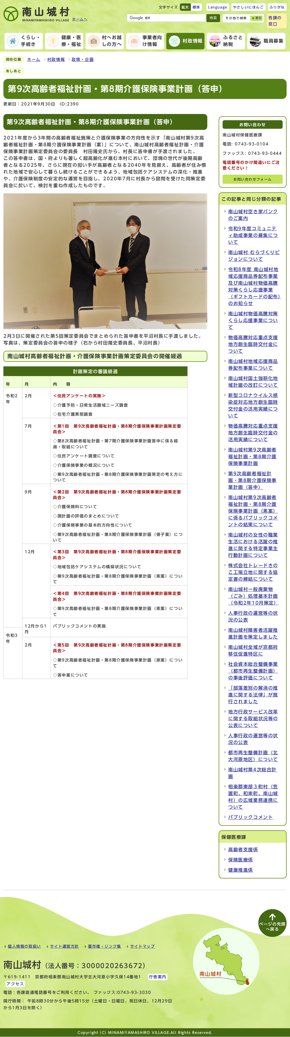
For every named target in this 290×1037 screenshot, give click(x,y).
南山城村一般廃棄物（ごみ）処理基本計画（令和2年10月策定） (253, 596)
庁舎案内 (158, 977)
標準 (196, 7)
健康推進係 (240, 870)
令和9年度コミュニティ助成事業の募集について (253, 235)
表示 (258, 18)
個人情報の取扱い (24, 946)
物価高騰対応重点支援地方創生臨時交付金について (253, 344)
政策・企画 (83, 60)
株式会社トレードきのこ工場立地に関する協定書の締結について (253, 572)
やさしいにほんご (248, 7)
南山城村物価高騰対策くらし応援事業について (253, 320)
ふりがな (277, 7)
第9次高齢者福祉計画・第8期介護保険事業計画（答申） (252, 480)
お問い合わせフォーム (252, 179)
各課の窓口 (275, 21)
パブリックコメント (250, 817)
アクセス (15, 984)
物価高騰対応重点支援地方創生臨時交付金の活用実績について (253, 433)
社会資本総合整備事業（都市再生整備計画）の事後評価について (253, 671)
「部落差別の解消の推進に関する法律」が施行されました (253, 695)
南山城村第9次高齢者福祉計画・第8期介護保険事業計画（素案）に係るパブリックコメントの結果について (253, 511)
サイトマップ (142, 946)
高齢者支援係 (243, 849)
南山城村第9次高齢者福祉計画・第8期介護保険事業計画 (252, 456)
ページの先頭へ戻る (272, 926)
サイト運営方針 (64, 946)
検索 (213, 18)
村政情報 (56, 60)
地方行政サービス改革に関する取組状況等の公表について (253, 718)
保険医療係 (240, 860)
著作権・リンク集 (104, 946)
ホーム (33, 60)
